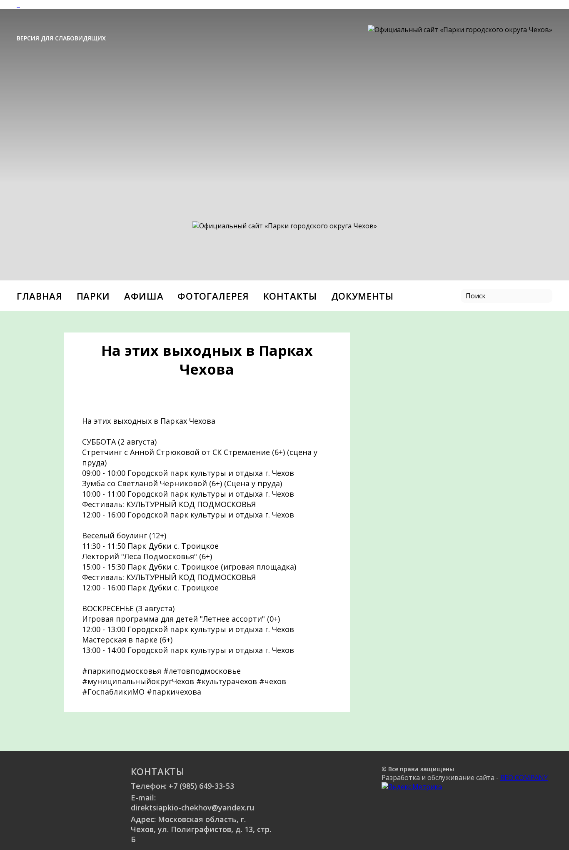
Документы (362, 296)
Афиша (143, 296)
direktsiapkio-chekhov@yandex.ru (192, 807)
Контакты (290, 296)
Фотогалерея (213, 296)
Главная (39, 296)
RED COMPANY (524, 777)
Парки (93, 296)
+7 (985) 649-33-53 (201, 786)
